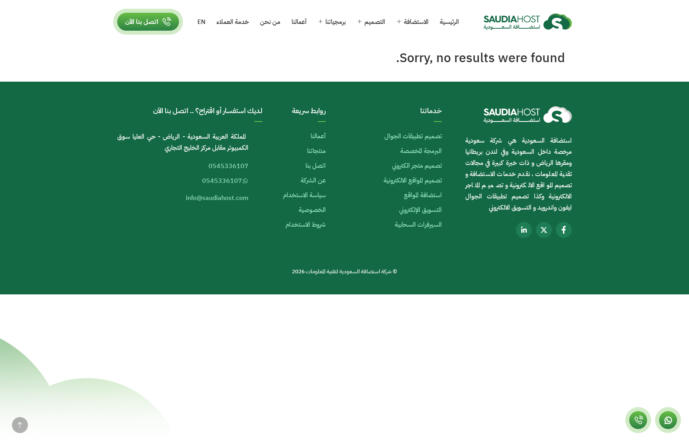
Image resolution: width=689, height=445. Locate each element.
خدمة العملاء (233, 22)
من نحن (270, 22)
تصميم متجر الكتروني (417, 166)
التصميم (374, 22)
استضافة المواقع (423, 195)
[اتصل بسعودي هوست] (638, 420)
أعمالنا (299, 22)
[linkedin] (524, 230)
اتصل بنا (315, 166)
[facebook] (564, 230)
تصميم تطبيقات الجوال (413, 136)
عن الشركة (313, 180)
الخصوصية (312, 210)
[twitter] (544, 230)
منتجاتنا (316, 151)
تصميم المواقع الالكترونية (413, 180)
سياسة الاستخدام (304, 195)
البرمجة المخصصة (421, 151)
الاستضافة (416, 22)
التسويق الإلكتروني (420, 210)
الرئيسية (449, 22)
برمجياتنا (335, 22)
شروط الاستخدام (305, 224)
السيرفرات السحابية (418, 224)
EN (201, 22)
